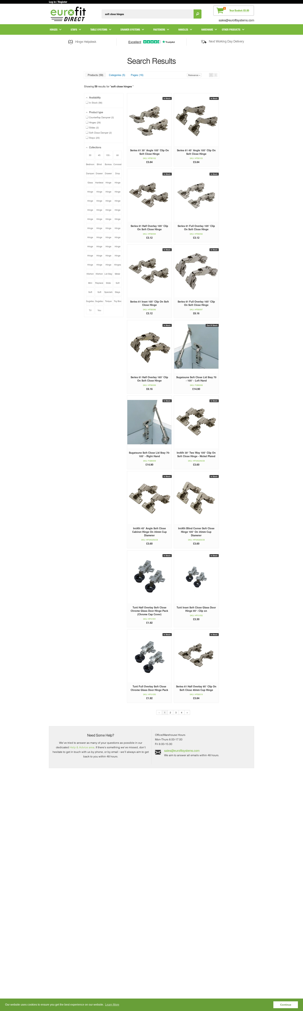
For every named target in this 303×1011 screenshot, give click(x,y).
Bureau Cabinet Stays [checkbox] (108, 165)
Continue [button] (285, 1004)
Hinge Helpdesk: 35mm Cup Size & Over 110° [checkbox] (99, 193)
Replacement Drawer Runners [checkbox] (99, 284)
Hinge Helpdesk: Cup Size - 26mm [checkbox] (108, 220)
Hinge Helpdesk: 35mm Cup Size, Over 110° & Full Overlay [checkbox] (117, 193)
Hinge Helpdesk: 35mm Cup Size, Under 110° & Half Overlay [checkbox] (117, 202)
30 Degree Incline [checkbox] (90, 156)
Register (62, 1)
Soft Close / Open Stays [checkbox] (117, 284)
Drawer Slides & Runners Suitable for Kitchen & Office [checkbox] (108, 174)
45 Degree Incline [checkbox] (99, 156)
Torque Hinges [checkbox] (108, 302)
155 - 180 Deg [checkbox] (108, 156)
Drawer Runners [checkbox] (99, 174)
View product (149, 123)
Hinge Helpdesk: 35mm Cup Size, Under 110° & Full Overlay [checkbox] (108, 202)
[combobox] (148, 14)
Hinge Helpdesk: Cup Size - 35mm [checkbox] (117, 220)
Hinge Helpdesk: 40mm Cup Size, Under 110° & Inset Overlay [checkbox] (99, 220)
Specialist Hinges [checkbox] (108, 293)
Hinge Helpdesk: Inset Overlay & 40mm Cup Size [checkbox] (108, 257)
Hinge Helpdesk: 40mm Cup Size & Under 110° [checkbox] (108, 211)
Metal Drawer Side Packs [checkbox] (117, 275)
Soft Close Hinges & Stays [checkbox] (99, 293)
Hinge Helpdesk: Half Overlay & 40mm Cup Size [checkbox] (90, 247)
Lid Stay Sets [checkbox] (108, 275)
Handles (183, 29)
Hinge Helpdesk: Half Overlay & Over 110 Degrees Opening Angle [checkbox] (99, 247)
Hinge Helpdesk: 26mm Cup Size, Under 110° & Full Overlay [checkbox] (90, 193)
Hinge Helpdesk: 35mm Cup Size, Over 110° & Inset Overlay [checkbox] (99, 202)
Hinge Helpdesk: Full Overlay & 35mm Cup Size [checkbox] (99, 229)
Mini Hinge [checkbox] (90, 284)
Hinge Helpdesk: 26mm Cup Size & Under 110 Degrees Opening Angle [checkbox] (117, 184)
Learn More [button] (112, 1004)
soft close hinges (122, 86)
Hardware (207, 29)
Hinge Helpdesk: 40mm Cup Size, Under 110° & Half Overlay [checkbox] (90, 220)
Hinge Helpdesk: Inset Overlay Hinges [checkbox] (99, 266)
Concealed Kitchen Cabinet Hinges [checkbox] (117, 165)
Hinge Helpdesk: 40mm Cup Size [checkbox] (99, 211)
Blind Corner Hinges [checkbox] (99, 165)
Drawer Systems (130, 29)
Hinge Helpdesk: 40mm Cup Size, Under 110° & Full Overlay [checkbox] (117, 211)
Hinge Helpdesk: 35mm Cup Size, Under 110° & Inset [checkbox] (90, 211)
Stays (74, 29)
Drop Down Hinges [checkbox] (117, 174)
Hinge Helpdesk (85, 41)
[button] (211, 75)
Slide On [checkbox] (108, 284)
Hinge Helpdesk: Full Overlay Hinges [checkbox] (99, 238)
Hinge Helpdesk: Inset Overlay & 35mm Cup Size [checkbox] (99, 257)
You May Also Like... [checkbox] (99, 311)
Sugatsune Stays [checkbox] (99, 302)
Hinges (54, 29)
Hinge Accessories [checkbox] (108, 184)
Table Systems (98, 29)
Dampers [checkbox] (90, 173)
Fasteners (159, 29)
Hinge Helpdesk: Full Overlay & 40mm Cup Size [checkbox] (108, 229)
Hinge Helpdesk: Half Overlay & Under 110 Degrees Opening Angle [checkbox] (108, 247)
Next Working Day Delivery (226, 41)
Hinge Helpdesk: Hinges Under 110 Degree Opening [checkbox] (90, 257)
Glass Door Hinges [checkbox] (90, 184)
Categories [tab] (116, 75)
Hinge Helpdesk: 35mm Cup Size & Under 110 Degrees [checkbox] (108, 193)
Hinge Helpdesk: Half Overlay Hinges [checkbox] (117, 247)
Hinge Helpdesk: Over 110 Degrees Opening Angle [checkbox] (108, 266)
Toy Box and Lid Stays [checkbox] (117, 302)
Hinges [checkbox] (117, 264)
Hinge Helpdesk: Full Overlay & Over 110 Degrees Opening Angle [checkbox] (117, 229)
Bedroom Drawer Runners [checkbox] (90, 165)
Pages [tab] (137, 75)
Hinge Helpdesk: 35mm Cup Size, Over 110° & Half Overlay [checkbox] (90, 202)
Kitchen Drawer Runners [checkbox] (99, 275)
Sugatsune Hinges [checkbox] (90, 302)
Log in (52, 1)
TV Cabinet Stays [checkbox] (90, 311)
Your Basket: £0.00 (239, 10)
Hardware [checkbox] (99, 182)
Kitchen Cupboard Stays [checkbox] (90, 275)
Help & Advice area (82, 747)
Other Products (231, 29)
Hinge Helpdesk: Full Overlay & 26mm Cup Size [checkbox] (90, 229)
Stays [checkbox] (117, 291)
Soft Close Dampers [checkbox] (90, 293)
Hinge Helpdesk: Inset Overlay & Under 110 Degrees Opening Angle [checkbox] (90, 266)
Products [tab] (95, 75)
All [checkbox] (117, 155)
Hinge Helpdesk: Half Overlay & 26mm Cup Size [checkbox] (108, 238)
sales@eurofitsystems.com (236, 20)
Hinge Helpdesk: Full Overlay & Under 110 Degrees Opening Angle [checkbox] (90, 238)
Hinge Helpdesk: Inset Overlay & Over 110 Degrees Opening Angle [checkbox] (117, 257)
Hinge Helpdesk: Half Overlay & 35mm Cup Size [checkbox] (117, 238)
